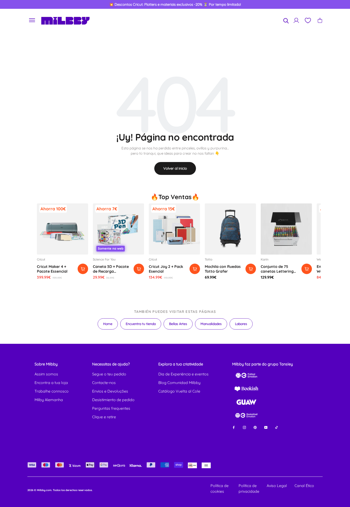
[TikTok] (276, 426)
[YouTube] (265, 426)
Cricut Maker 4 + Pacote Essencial (52, 269)
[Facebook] (233, 426)
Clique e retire (104, 416)
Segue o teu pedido (109, 374)
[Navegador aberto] (32, 20)
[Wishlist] (308, 20)
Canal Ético (304, 485)
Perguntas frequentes (111, 408)
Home (107, 324)
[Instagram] (244, 426)
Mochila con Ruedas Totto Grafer (223, 269)
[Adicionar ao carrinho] (83, 269)
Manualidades (211, 324)
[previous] (21, 4)
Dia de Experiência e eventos (183, 374)
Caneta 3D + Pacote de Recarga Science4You (111, 271)
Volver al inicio (175, 168)
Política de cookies (219, 488)
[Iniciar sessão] (296, 20)
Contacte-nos (104, 382)
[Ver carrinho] (320, 20)
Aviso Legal (277, 485)
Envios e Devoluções (110, 391)
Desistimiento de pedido (113, 399)
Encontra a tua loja (51, 382)
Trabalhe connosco (52, 391)
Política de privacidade (249, 488)
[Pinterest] (255, 426)
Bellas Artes (178, 324)
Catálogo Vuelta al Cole (179, 391)
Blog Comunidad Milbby (179, 382)
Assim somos (46, 374)
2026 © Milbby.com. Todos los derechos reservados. (60, 490)
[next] (329, 4)
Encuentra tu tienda (141, 324)
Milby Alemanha (49, 399)
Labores (241, 324)
